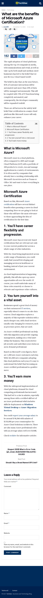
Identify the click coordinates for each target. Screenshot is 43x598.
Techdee (9, 594)
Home (3, 10)
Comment (7, 486)
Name (7, 513)
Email (6, 523)
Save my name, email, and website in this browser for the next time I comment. (18, 546)
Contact (14, 590)
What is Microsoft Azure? (16, 126)
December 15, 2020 (19, 27)
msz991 (6, 27)
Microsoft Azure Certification (18, 129)
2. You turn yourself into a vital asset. (21, 138)
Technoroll (5, 590)
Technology (10, 10)
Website (7, 533)
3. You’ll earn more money (17, 141)
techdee (12, 435)
